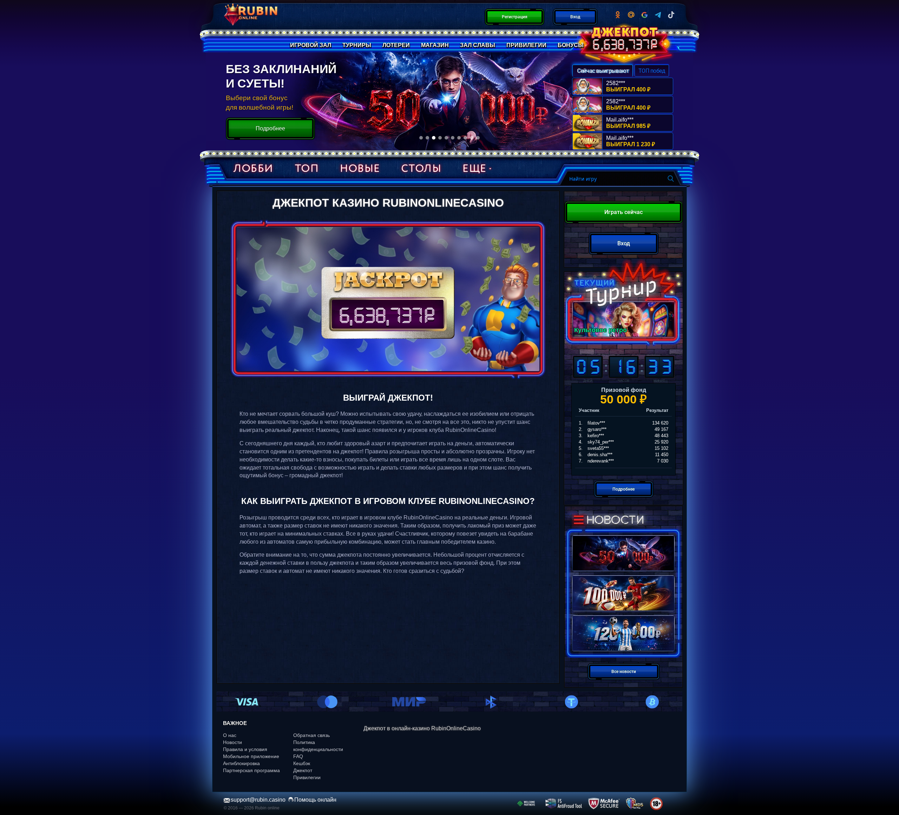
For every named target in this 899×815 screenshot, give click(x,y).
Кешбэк (301, 763)
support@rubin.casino (258, 800)
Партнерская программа (251, 770)
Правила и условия (245, 749)
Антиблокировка (241, 763)
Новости (232, 742)
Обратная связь (311, 735)
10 (478, 138)
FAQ (298, 756)
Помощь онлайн (315, 800)
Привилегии (307, 777)
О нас (229, 735)
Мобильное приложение (251, 756)
